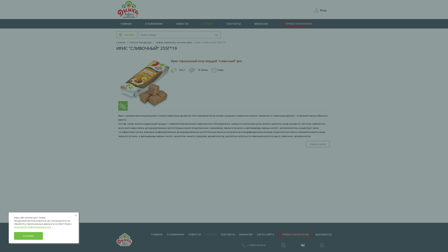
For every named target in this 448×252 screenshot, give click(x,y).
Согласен (28, 235)
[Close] (75, 215)
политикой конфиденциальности (32, 227)
